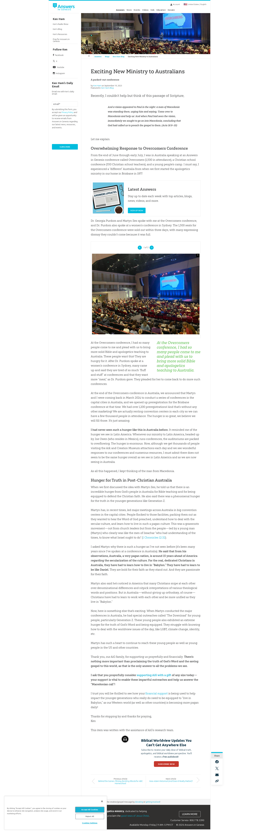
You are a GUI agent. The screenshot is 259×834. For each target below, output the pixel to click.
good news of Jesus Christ (135, 815)
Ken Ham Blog (118, 57)
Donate (171, 10)
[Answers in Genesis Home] (64, 7)
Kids (152, 10)
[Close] (102, 801)
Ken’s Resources (60, 34)
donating (139, 802)
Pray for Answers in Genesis (61, 40)
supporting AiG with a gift (154, 675)
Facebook (59, 55)
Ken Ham (59, 18)
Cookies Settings (89, 823)
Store (129, 10)
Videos (145, 10)
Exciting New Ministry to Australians (143, 57)
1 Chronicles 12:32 (154, 537)
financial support (156, 693)
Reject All (90, 816)
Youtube (60, 67)
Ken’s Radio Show (60, 24)
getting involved (153, 802)
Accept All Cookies (89, 810)
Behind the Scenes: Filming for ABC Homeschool (120, 782)
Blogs (107, 57)
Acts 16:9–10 (169, 125)
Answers (120, 10)
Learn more (189, 814)
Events (137, 10)
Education (161, 10)
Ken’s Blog (57, 29)
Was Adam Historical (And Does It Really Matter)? (171, 781)
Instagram (60, 73)
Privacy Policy (67, 112)
